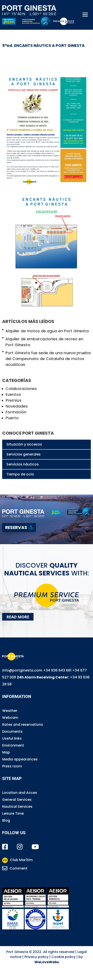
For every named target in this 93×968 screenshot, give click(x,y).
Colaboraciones (21, 388)
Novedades (17, 406)
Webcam (10, 717)
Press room (12, 766)
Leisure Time (13, 813)
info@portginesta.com (22, 670)
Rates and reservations (22, 724)
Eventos (13, 394)
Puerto (12, 418)
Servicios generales (23, 454)
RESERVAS (16, 527)
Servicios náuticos (22, 464)
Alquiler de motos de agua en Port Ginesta (47, 331)
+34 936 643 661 (57, 670)
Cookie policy (63, 956)
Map (6, 752)
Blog (6, 820)
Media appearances (20, 759)
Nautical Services (17, 806)
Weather (9, 710)
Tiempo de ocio (20, 474)
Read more (17, 616)
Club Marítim (18, 859)
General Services (17, 799)
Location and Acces (19, 792)
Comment (18, 868)
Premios (13, 400)
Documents (12, 731)
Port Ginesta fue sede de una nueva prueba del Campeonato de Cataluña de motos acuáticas (48, 358)
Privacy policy (36, 956)
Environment (13, 745)
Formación (16, 412)
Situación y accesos (24, 444)
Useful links (12, 738)
